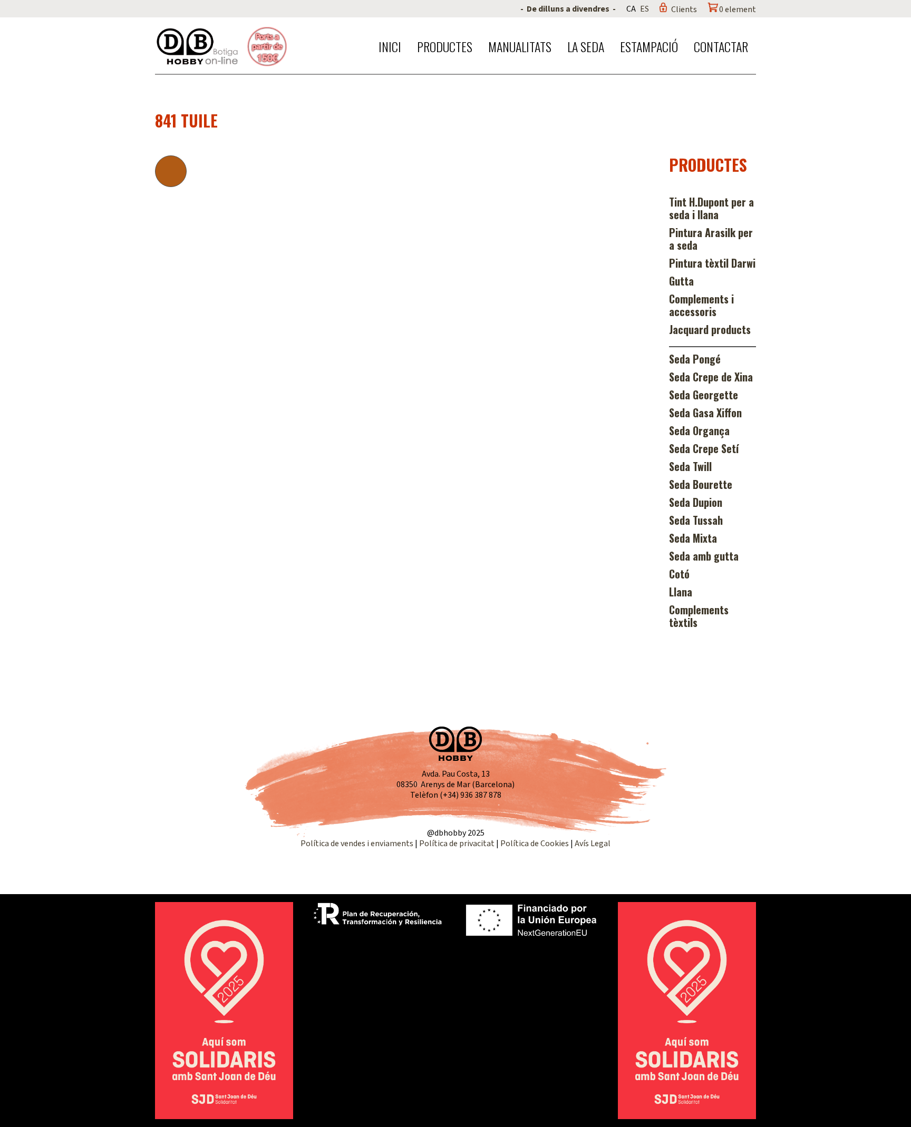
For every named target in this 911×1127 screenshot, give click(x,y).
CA (631, 9)
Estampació (649, 46)
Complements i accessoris (701, 305)
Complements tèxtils (699, 616)
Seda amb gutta (704, 556)
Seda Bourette (700, 484)
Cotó (679, 574)
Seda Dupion (695, 502)
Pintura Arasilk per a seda (711, 238)
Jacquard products (710, 329)
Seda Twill (690, 466)
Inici (390, 46)
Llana (680, 592)
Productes (444, 46)
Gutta (681, 281)
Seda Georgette (703, 395)
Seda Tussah (696, 520)
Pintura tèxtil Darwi (712, 263)
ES (644, 9)
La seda (585, 46)
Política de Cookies (534, 843)
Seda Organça (699, 430)
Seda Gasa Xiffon (705, 412)
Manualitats (519, 46)
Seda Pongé (695, 359)
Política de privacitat (457, 843)
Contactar (721, 46)
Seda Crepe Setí (704, 448)
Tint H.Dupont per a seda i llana (711, 208)
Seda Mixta (693, 538)
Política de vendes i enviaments (357, 843)
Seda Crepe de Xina (711, 377)
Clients (684, 9)
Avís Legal (592, 843)
